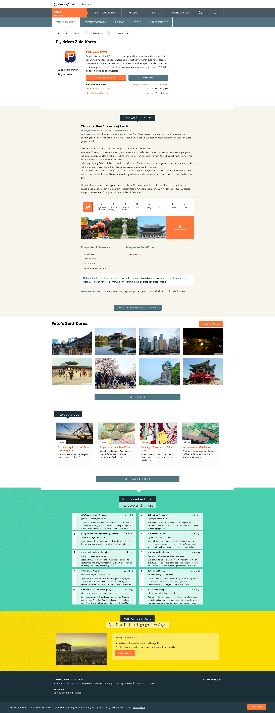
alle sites (85, 4)
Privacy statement (124, 683)
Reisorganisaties (99, 33)
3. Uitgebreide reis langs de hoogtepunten (99, 533)
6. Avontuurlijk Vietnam (158, 552)
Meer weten (139, 707)
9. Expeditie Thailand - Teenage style (97, 589)
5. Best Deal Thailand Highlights (95, 552)
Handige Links (72, 683)
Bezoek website (106, 77)
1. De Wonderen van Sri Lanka (94, 514)
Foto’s (137, 22)
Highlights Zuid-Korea (100, 88)
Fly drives (120, 33)
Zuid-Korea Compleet (100, 93)
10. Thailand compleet (158, 589)
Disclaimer (140, 683)
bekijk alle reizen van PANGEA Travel (150, 84)
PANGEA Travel (97, 51)
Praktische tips (159, 22)
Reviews (119, 22)
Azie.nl (60, 33)
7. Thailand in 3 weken (90, 570)
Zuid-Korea (78, 33)
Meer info (148, 77)
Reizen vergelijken (95, 22)
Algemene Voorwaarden (92, 683)
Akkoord (257, 707)
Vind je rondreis (65, 22)
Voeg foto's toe (211, 323)
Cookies (151, 683)
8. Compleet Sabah (156, 570)
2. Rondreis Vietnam (157, 514)
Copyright (109, 683)
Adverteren (58, 683)
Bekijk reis (125, 653)
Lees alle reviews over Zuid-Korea (137, 307)
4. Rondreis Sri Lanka (157, 533)
